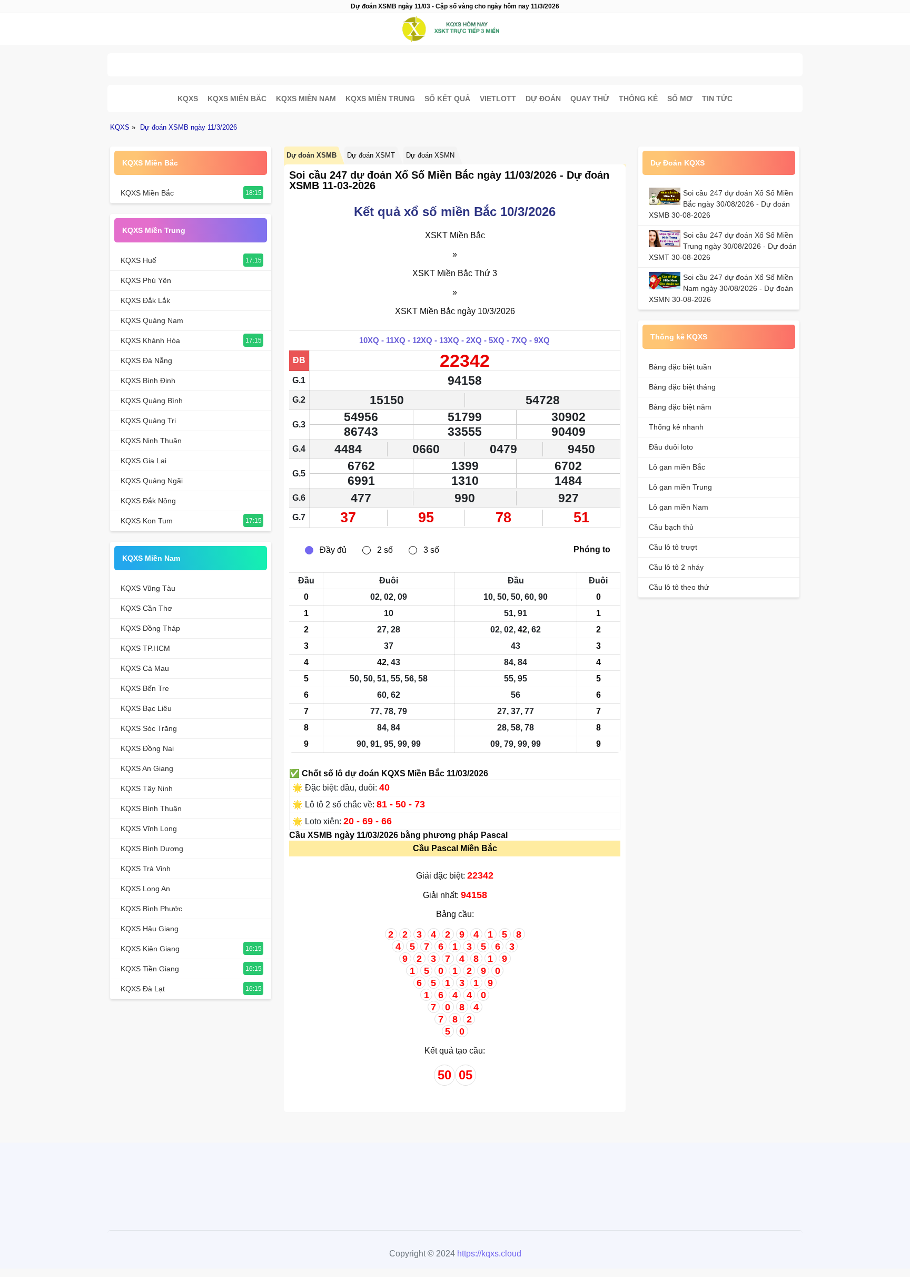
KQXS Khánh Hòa (150, 340)
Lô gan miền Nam (678, 507)
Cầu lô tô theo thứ (679, 587)
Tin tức (717, 98)
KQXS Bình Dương (152, 848)
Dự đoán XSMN (430, 155)
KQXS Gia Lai (143, 460)
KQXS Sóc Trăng (149, 728)
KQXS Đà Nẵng (146, 360)
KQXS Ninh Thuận (151, 440)
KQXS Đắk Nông (148, 500)
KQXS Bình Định (148, 380)
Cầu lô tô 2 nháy (676, 567)
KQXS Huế (138, 260)
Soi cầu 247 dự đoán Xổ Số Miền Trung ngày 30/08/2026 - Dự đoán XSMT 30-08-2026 (723, 246)
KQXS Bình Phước (151, 908)
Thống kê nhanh (676, 427)
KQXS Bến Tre (145, 688)
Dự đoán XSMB (311, 155)
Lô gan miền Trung (680, 487)
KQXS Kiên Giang (150, 948)
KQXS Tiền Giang (150, 968)
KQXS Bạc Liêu (146, 708)
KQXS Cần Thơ (146, 608)
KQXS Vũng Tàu (148, 588)
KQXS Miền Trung (380, 98)
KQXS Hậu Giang (150, 928)
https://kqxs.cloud (489, 1253)
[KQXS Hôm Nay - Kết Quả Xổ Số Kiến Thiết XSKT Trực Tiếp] (455, 29)
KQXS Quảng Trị (148, 420)
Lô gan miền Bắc (677, 467)
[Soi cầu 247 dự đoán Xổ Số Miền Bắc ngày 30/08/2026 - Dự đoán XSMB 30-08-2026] (666, 196)
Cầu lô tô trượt (673, 547)
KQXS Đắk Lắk (145, 300)
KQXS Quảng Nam (152, 320)
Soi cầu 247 (452, 61)
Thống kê (638, 98)
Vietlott (498, 98)
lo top (508, 1179)
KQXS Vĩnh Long (149, 828)
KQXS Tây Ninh (147, 788)
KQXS (187, 98)
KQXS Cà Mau (145, 668)
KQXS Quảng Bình (152, 400)
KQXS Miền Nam (306, 98)
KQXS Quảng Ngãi (152, 480)
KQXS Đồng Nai (147, 748)
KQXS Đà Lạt (143, 988)
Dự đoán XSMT (371, 155)
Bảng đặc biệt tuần (680, 367)
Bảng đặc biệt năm (680, 407)
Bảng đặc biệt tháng (682, 387)
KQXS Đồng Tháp (150, 628)
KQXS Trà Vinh (146, 868)
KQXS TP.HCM (145, 648)
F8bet (396, 1179)
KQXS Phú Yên (146, 280)
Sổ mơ (680, 98)
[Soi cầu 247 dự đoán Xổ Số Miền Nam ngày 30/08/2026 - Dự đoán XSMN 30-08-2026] (666, 280)
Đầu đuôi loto (671, 447)
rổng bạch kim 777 (452, 1179)
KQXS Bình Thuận (151, 808)
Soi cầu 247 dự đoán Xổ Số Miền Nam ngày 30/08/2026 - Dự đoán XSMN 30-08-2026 (721, 288)
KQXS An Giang (147, 768)
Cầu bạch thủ (671, 527)
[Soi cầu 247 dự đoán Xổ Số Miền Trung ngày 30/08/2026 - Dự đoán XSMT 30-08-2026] (666, 238)
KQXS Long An (145, 888)
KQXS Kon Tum (147, 520)
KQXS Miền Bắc (236, 98)
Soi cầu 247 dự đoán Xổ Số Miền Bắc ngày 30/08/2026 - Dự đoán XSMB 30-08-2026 (721, 204)
